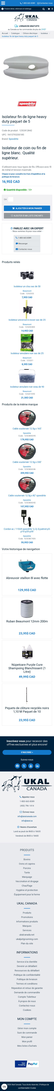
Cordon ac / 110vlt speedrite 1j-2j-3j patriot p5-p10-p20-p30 (27, 530)
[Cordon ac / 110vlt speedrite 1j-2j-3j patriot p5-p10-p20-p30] (27, 518)
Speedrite (13, 139)
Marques (27, 926)
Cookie (33, 1088)
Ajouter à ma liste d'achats (28, 216)
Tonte (27, 872)
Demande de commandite (27, 992)
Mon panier (27, 1037)
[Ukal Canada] (27, 17)
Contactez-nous (45, 3)
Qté (5, 199)
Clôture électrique (30, 33)
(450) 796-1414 (27, 806)
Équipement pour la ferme (27, 894)
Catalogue (15, 33)
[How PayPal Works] (27, 1063)
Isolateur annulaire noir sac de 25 (27, 353)
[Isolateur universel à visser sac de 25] (27, 309)
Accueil (5, 33)
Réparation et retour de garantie (27, 988)
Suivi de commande (27, 1032)
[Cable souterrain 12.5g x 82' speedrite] (27, 485)
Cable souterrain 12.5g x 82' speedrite (27, 495)
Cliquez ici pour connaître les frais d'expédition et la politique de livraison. (23, 175)
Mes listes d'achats (27, 1046)
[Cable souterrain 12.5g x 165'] (27, 418)
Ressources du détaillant (27, 970)
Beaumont (27, 291)
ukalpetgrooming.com (27, 939)
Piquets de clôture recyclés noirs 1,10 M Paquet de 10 (27, 709)
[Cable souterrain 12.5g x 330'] (27, 451)
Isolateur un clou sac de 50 (27, 286)
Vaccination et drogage (27, 881)
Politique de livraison (27, 979)
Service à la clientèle (27, 961)
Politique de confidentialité (27, 975)
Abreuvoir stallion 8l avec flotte (27, 578)
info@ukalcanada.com (27, 816)
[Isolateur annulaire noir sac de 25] (27, 342)
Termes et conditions (26, 983)
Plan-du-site (27, 943)
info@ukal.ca (27, 821)
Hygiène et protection (27, 890)
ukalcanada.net (26, 934)
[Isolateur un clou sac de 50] (27, 275)
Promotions (27, 917)
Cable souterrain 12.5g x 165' (27, 428)
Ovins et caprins (27, 863)
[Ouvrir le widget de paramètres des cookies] (4, 1087)
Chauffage (27, 885)
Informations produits (27, 921)
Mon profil (27, 1041)
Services (27, 930)
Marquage (27, 877)
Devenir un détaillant (27, 966)
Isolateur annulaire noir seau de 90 (27, 386)
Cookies (27, 1010)
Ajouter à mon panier (29, 208)
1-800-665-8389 (28, 3)
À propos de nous (27, 1001)
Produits (27, 850)
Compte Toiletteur (27, 997)
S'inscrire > (27, 752)
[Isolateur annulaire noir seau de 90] (27, 376)
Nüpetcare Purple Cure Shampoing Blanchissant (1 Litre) (27, 668)
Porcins (27, 868)
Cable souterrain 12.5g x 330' (27, 462)
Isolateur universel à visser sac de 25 (27, 320)
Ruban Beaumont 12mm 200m (27, 621)
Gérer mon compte (27, 1028)
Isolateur (44, 33)
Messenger (23, 243)
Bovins (27, 859)
